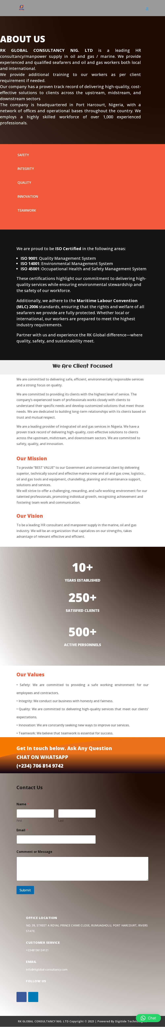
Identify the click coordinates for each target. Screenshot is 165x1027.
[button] (148, 1018)
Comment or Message (34, 852)
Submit (25, 890)
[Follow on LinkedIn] (33, 997)
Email (22, 830)
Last (61, 820)
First (19, 820)
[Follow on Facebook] (21, 997)
